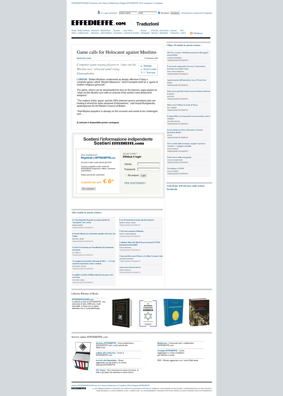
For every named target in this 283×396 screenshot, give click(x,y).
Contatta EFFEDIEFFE (167, 351)
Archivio (94, 3)
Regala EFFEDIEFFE (129, 3)
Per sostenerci (146, 3)
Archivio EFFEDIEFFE (106, 343)
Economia (118, 33)
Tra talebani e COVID (175, 168)
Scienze (173, 30)
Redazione (114, 3)
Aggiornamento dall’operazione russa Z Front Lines (186, 80)
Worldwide (163, 33)
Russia (143, 30)
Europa (117, 30)
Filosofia (154, 30)
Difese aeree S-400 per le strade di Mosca (182, 105)
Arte (182, 30)
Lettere (183, 33)
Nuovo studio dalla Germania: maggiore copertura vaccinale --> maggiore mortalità (186, 144)
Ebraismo (95, 33)
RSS (159, 360)
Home (73, 30)
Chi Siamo (103, 3)
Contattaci (158, 3)
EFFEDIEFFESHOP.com (83, 299)
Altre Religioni (106, 33)
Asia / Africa (128, 30)
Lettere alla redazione (106, 353)
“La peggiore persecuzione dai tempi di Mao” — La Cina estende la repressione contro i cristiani (93, 262)
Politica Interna (84, 30)
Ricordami (165, 13)
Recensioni (164, 30)
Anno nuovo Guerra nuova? (130, 267)
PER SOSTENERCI (135, 183)
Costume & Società (131, 33)
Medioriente (105, 30)
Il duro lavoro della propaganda (179, 157)
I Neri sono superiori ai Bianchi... (131, 231)
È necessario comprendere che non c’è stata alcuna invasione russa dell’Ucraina (186, 67)
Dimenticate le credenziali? (192, 13)
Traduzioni (174, 33)
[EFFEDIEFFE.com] (100, 25)
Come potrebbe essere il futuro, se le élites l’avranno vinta (141, 256)
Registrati (208, 13)
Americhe (95, 30)
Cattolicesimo (83, 33)
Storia (73, 33)
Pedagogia (145, 33)
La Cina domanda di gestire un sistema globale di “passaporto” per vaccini (91, 221)
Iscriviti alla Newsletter (106, 360)
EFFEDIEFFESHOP (80, 3)
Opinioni (154, 33)
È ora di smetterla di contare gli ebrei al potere (136, 220)
